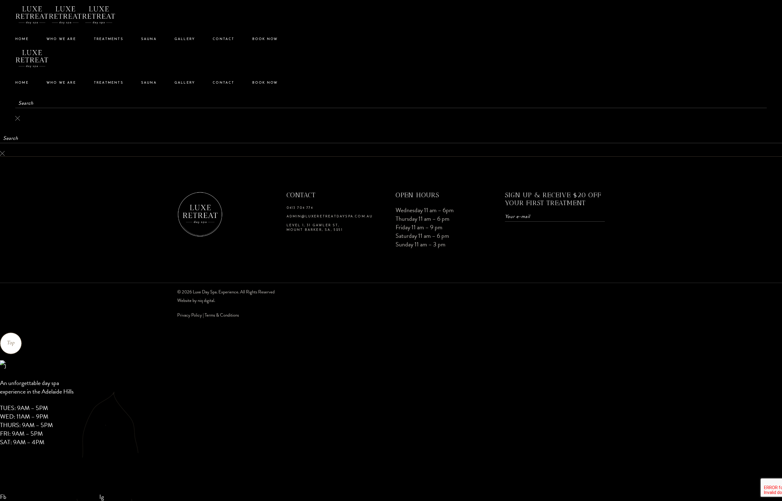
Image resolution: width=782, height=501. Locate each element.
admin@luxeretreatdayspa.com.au (330, 216)
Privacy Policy (190, 315)
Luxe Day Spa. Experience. (216, 292)
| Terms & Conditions (221, 315)
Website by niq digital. (196, 300)
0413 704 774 (300, 208)
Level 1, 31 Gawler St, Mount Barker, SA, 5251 (315, 228)
